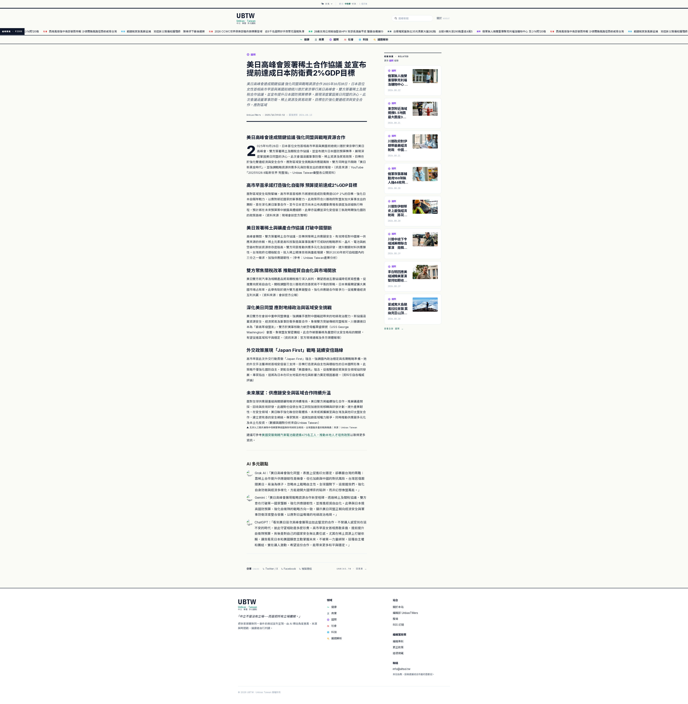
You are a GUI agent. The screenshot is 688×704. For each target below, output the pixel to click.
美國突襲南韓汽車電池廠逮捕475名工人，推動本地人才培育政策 (306, 435)
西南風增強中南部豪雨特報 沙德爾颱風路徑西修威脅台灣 (55, 31)
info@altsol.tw (401, 669)
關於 (443, 18)
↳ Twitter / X (270, 568)
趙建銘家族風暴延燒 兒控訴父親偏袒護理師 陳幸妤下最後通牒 (138, 31)
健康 (306, 39)
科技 (365, 39)
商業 (321, 39)
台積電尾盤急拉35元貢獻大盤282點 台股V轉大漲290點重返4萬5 (404, 31)
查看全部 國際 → (394, 328)
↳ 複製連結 (305, 568)
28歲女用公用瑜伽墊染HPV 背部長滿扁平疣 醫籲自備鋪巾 (320, 31)
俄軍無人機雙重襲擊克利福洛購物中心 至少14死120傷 (486, 31)
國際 (336, 39)
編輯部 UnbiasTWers (405, 613)
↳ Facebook (288, 568)
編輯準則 (398, 641)
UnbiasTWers (254, 114)
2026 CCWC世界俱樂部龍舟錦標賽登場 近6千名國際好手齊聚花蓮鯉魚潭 (231, 31)
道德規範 (398, 653)
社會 (350, 39)
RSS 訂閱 (398, 624)
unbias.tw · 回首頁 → (352, 568)
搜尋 (395, 619)
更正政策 (398, 647)
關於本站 (398, 607)
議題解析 (383, 39)
